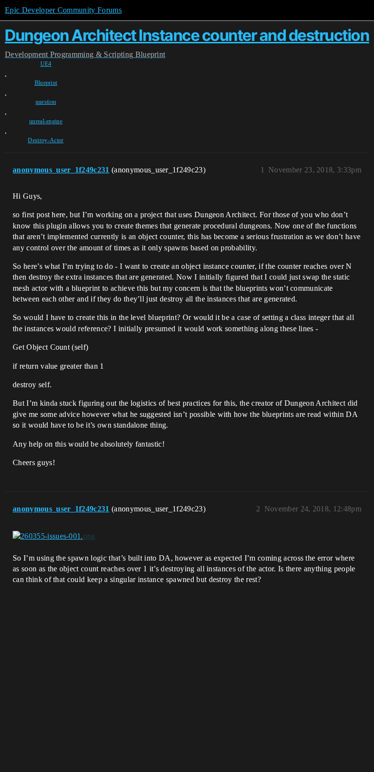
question (46, 101)
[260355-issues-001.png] (54, 536)
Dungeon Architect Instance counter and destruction (187, 35)
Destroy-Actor (45, 140)
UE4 (46, 63)
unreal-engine (45, 121)
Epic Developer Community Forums (63, 10)
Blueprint (46, 82)
